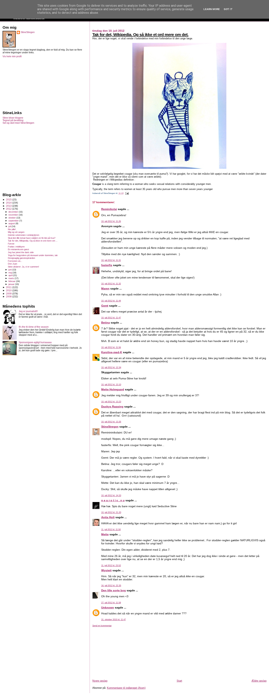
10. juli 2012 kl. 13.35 (111, 421)
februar (12, 281)
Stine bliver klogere (13, 117)
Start (179, 680)
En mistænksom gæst (18, 249)
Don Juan (12, 264)
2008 (9, 296)
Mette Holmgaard (112, 389)
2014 (9, 202)
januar (11, 284)
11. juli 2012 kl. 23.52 (111, 565)
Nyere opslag (99, 680)
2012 (9, 208)
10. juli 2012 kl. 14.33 (111, 495)
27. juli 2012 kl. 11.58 (111, 602)
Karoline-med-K (111, 352)
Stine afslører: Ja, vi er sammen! (23, 266)
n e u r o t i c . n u (113, 500)
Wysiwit (106, 570)
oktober (12, 218)
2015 (9, 199)
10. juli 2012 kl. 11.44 (111, 301)
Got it (228, 9)
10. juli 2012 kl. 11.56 (111, 347)
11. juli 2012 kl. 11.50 (111, 529)
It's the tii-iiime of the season (34, 326)
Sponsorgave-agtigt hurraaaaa (35, 342)
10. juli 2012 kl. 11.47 (111, 317)
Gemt (104, 305)
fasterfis (106, 265)
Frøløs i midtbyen (16, 246)
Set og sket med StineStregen (18, 123)
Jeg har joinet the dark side (21, 252)
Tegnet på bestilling (13, 120)
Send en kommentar (102, 625)
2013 (9, 206)
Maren (105, 288)
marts (11, 278)
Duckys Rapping (112, 406)
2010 (9, 290)
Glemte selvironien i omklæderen (23, 235)
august (12, 223)
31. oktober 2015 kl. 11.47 (113, 619)
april (10, 275)
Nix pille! (12, 229)
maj (10, 272)
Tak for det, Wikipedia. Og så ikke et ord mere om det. (140, 34)
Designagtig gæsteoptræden (21, 258)
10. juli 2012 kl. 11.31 (111, 260)
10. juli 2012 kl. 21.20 (111, 512)
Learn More (211, 9)
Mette (105, 534)
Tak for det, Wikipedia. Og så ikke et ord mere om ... (33, 241)
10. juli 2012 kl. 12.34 (111, 367)
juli (9, 226)
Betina (105, 322)
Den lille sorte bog (113, 590)
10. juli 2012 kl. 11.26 (111, 221)
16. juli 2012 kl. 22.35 (111, 585)
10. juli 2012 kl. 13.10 (111, 384)
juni (10, 269)
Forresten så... (15, 261)
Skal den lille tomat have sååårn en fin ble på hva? (31, 238)
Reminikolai (109, 209)
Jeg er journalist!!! (28, 311)
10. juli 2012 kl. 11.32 (111, 283)
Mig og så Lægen (16, 232)
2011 (9, 287)
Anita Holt (108, 517)
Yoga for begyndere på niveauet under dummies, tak (33, 255)
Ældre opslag (258, 680)
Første (11, 243)
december (13, 212)
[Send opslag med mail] (126, 193)
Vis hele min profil (12, 56)
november (13, 215)
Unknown (107, 607)
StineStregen (110, 426)
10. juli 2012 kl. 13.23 (111, 401)
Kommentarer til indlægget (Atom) (126, 687)
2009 (9, 293)
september (13, 220)
